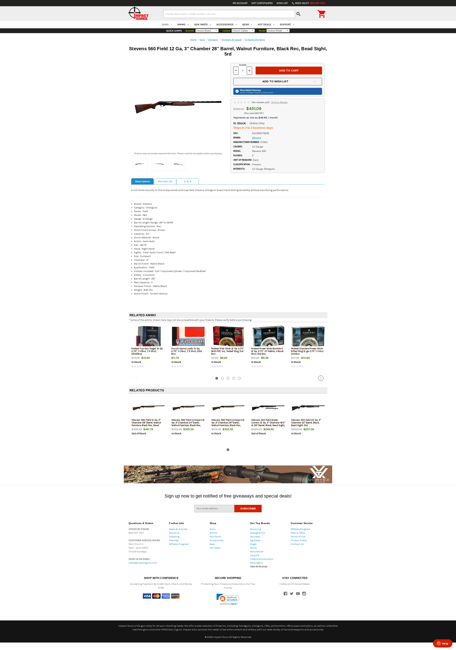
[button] (228, 599)
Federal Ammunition (261, 559)
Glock (253, 547)
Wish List (282, 3)
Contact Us (297, 544)
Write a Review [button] (279, 102)
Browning (255, 529)
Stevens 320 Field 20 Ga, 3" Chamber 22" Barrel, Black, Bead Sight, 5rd (306, 423)
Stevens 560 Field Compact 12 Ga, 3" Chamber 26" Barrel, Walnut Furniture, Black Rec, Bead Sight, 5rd (228, 424)
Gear (245, 24)
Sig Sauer (255, 540)
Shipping (174, 536)
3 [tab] (228, 378)
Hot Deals (264, 24)
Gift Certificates (262, 3)
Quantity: (243, 65)
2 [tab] (222, 378)
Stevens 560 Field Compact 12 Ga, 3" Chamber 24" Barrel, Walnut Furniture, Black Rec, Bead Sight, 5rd (188, 424)
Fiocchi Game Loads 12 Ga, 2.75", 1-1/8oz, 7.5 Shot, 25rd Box (186, 351)
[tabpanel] (148, 349)
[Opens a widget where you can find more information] (442, 643)
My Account (240, 3)
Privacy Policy (299, 540)
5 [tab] (239, 378)
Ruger (253, 544)
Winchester (257, 551)
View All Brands (259, 566)
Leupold (254, 555)
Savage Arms (257, 532)
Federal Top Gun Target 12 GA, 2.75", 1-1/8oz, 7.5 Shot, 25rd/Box (147, 351)
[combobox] (229, 14)
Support (285, 24)
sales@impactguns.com (143, 562)
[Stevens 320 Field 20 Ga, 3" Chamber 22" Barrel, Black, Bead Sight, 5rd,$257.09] (308, 408)
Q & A (187, 181)
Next (320, 378)
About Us (174, 532)
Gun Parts (201, 24)
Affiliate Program (179, 544)
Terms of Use (298, 536)
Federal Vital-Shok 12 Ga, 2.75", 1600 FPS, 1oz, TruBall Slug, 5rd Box (227, 351)
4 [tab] (233, 378)
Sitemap (174, 540)
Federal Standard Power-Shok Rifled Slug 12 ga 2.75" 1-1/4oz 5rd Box (307, 351)
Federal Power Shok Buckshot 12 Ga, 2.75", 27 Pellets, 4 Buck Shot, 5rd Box (267, 351)
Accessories (225, 24)
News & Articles (178, 529)
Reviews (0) (165, 181)
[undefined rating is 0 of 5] (241, 102)
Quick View (149, 336)
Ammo (181, 24)
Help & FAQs (298, 532)
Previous (135, 378)
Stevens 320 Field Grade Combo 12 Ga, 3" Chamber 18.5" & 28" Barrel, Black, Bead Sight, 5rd (268, 424)
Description (142, 181)
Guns (165, 24)
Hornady (255, 536)
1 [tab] (216, 378)
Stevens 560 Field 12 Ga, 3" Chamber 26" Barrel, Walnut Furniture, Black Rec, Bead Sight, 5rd (146, 424)
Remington (256, 562)
